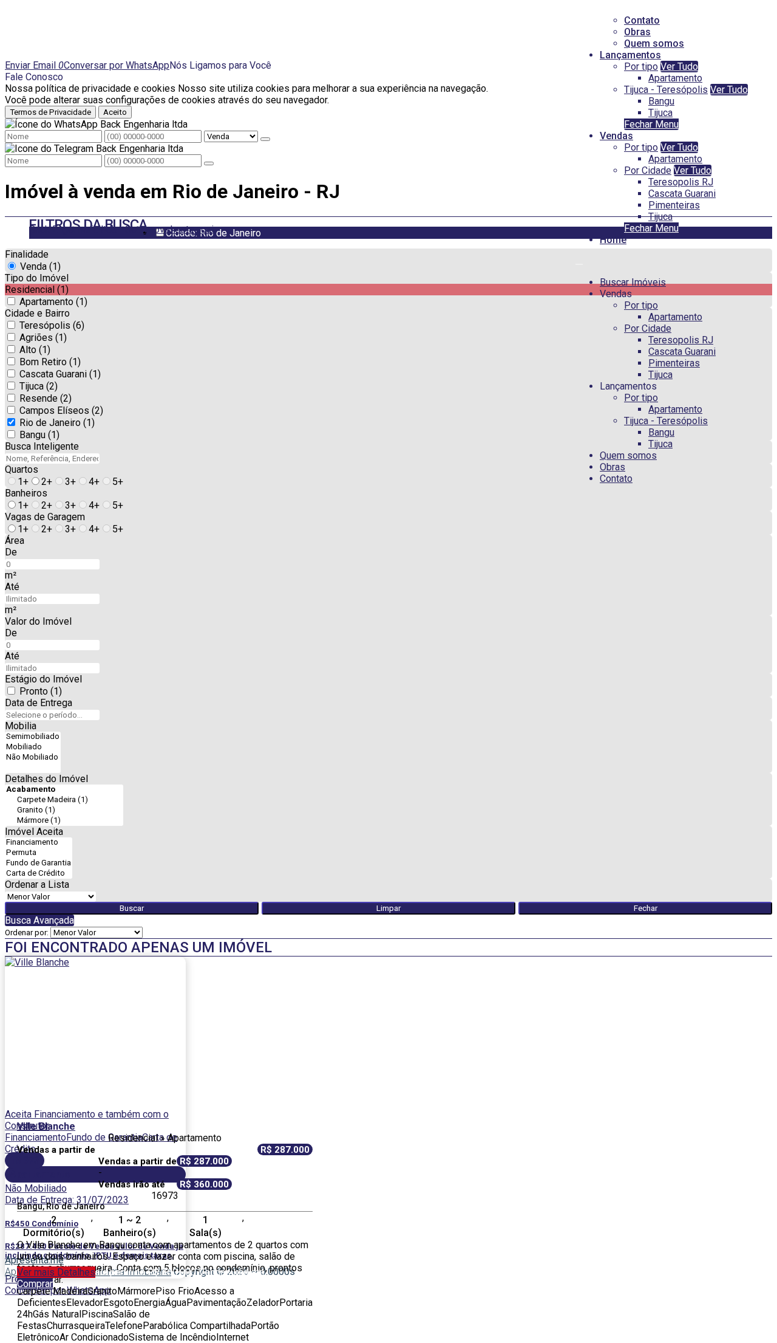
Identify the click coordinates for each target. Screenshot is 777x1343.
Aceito (115, 112)
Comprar (35, 1284)
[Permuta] (38, 853)
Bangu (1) (39, 435)
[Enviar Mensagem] (209, 163)
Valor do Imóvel (38, 621)
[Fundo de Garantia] (38, 863)
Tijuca (660, 112)
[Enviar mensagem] (265, 139)
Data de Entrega (38, 703)
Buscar (132, 908)
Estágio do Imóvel (43, 679)
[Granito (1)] (64, 810)
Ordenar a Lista (37, 884)
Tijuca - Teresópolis (666, 89)
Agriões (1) (43, 337)
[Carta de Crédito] (38, 873)
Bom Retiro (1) (50, 362)
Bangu (661, 101)
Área (14, 540)
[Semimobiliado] (33, 737)
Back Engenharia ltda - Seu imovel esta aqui (121, 229)
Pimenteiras (674, 205)
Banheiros (26, 493)
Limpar (388, 908)
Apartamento (675, 78)
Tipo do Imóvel (37, 278)
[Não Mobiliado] (33, 757)
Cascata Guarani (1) (60, 374)
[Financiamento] (38, 842)
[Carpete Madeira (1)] (64, 800)
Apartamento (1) (53, 301)
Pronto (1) (40, 691)
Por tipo (641, 66)
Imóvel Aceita (34, 831)
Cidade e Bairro (37, 313)
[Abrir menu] (579, 261)
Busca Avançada (39, 920)
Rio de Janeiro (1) (57, 422)
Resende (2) (45, 398)
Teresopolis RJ (680, 182)
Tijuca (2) (38, 386)
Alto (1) (34, 349)
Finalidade (27, 254)
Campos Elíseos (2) (61, 410)
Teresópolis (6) (51, 325)
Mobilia (20, 726)
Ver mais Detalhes (56, 1272)
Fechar (645, 908)
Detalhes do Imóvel (46, 779)
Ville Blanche (46, 1126)
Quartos (21, 469)
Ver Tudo (679, 66)
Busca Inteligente (42, 446)
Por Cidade (647, 170)
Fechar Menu (651, 124)
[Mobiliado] (33, 747)
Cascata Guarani (682, 193)
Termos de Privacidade (50, 112)
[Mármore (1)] (64, 821)
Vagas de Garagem (45, 517)
